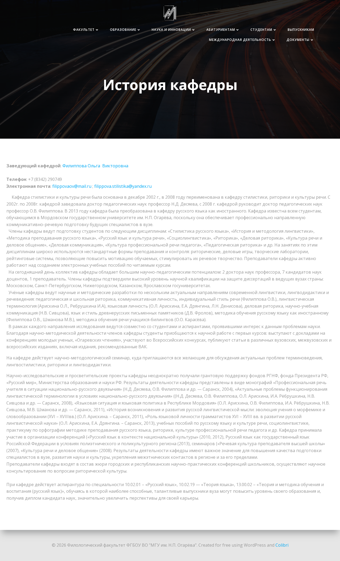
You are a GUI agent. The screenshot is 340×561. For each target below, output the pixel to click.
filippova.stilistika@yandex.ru (123, 186)
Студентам (261, 29)
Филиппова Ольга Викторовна (95, 166)
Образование (123, 29)
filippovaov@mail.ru (71, 186)
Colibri (281, 545)
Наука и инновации (171, 29)
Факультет (84, 29)
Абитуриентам (220, 29)
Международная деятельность (240, 39)
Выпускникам (301, 29)
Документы (298, 39)
